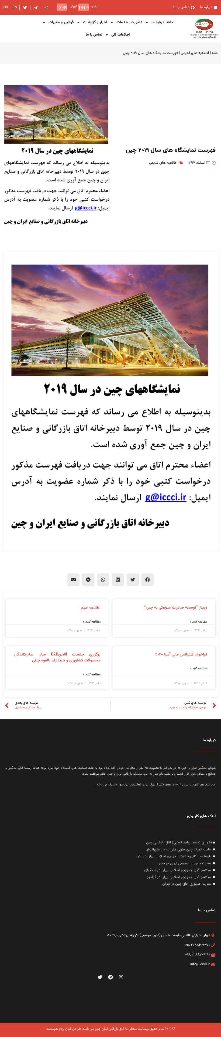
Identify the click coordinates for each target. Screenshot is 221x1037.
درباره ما (157, 22)
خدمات (122, 22)
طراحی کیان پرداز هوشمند (63, 1029)
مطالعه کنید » (198, 621)
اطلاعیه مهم (91, 608)
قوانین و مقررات (61, 22)
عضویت (136, 22)
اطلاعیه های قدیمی (195, 53)
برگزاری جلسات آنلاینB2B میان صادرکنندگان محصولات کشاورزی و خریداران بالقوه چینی (57, 657)
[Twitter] (100, 977)
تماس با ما (94, 35)
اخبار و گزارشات (95, 22)
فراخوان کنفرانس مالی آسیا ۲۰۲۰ (181, 654)
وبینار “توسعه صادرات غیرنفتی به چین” (175, 608)
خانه (170, 22)
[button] (147, 580)
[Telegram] (111, 977)
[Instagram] (121, 977)
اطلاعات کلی (120, 35)
